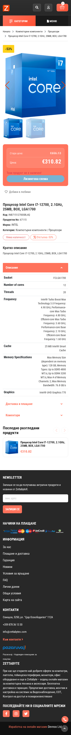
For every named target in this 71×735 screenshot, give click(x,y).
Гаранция (9, 560)
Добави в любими (20, 192)
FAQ (5, 580)
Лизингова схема (35, 179)
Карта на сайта (12, 600)
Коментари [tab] (13, 415)
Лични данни (11, 586)
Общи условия (12, 593)
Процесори (55, 230)
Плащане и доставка (16, 553)
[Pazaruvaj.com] (23, 649)
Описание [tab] (12, 267)
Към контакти (12, 639)
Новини (7, 567)
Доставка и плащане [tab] (19, 404)
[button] (63, 85)
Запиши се (12, 509)
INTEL (15, 224)
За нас (7, 547)
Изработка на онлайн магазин (28, 727)
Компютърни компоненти (31, 230)
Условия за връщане (16, 573)
